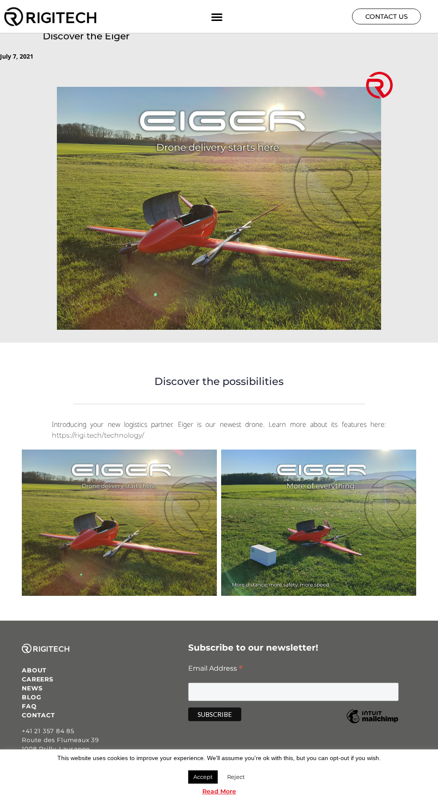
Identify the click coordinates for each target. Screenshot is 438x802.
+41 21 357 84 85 (48, 731)
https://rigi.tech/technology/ (98, 435)
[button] (217, 17)
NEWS (32, 688)
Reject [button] (236, 776)
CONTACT (38, 715)
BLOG (31, 697)
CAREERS (37, 679)
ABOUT (34, 670)
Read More (219, 791)
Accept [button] (203, 776)
